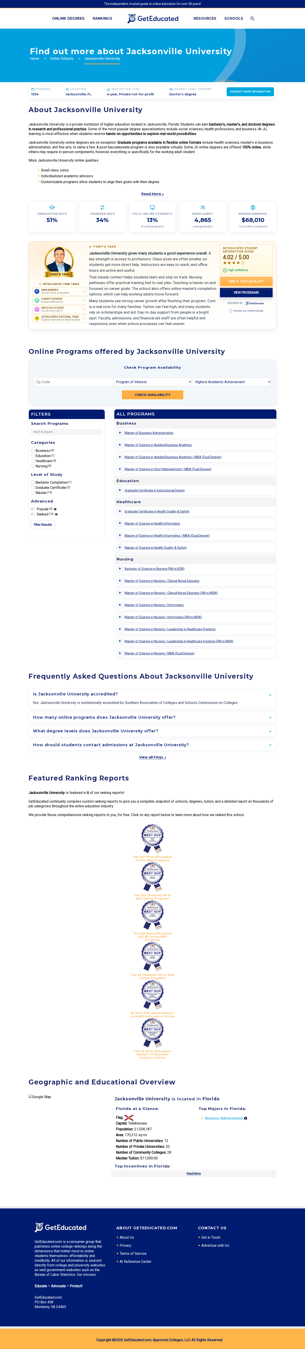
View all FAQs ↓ (152, 757)
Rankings (102, 18)
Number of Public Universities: (139, 1141)
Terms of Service (133, 1253)
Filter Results (43, 524)
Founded (43, 89)
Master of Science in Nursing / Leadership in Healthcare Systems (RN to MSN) (179, 641)
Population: (124, 1129)
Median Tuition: (127, 1158)
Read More (194, 1173)
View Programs (246, 292)
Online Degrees (68, 18)
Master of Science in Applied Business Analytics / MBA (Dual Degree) (173, 457)
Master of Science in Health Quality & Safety (156, 547)
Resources (205, 18)
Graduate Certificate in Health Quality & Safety (157, 511)
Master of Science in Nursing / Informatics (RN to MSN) (163, 617)
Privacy (125, 1245)
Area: (120, 1135)
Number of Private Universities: (140, 1146)
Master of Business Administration (149, 433)
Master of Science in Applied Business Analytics (158, 445)
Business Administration (224, 1118)
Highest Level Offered (192, 89)
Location (78, 89)
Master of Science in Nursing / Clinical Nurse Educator (162, 581)
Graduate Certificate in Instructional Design (155, 490)
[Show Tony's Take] (59, 262)
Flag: (119, 1117)
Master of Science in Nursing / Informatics (154, 605)
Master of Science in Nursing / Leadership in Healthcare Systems (170, 629)
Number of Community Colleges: (141, 1152)
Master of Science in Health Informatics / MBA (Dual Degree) (167, 535)
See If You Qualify (246, 281)
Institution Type (126, 89)
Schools (233, 18)
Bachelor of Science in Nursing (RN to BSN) (154, 569)
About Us (127, 1237)
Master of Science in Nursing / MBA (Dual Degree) (159, 653)
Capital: (121, 1123)
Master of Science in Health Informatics (152, 523)
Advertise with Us (215, 1245)
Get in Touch (210, 1237)
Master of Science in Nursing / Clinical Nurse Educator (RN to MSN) (171, 593)
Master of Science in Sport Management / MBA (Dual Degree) (168, 469)
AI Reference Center (135, 1261)
